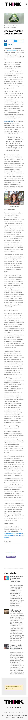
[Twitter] (15, 708)
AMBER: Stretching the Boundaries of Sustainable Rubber (16, 646)
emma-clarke (10, 553)
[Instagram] (10, 708)
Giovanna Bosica (11, 50)
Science (7, 27)
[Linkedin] (12, 708)
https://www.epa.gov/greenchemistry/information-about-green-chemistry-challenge (14, 535)
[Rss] (21, 708)
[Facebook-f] (7, 708)
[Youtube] (18, 708)
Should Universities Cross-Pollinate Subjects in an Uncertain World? (16, 579)
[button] (8, 41)
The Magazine (12, 27)
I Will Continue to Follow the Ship (15, 611)
